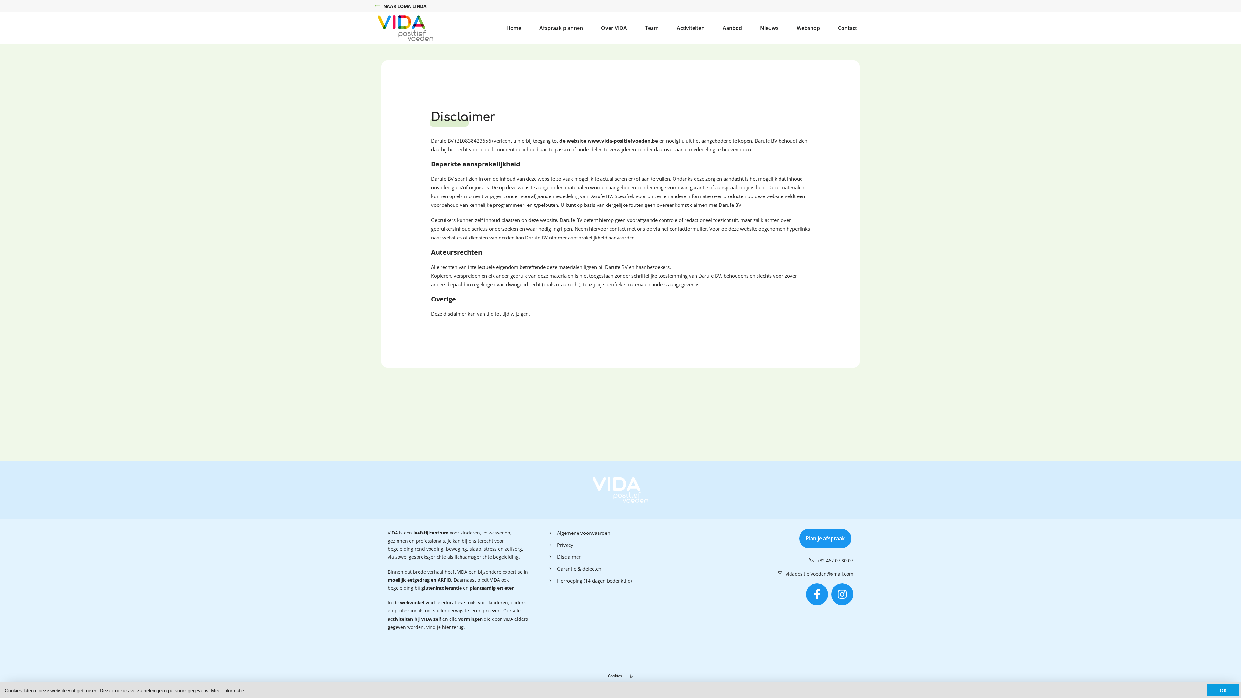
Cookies (615, 676)
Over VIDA (614, 28)
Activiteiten (691, 28)
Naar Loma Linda (405, 6)
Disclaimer (569, 557)
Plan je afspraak (825, 538)
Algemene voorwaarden (583, 533)
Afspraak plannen (561, 28)
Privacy (565, 545)
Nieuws (769, 28)
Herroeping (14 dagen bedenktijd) (594, 580)
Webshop (808, 28)
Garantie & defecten (579, 569)
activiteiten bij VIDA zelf (414, 619)
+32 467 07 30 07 (835, 560)
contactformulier (688, 229)
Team (652, 28)
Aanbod (732, 28)
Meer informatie (227, 690)
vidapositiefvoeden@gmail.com (819, 574)
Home (513, 28)
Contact (847, 28)
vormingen (470, 619)
